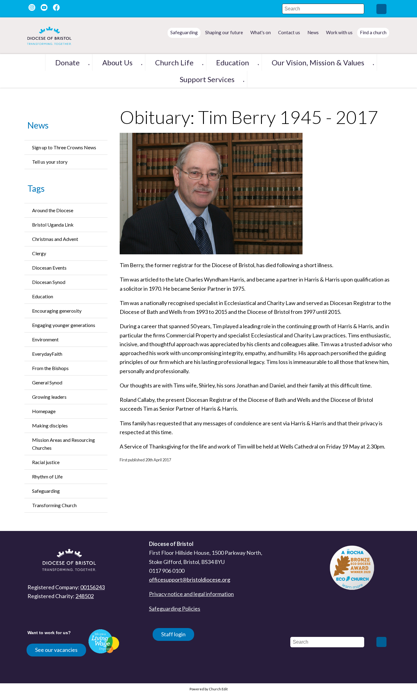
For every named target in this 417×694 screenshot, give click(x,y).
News (38, 125)
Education (232, 62)
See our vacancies (56, 649)
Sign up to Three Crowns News (64, 147)
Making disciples (50, 425)
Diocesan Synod (48, 282)
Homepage (44, 411)
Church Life (174, 62)
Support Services (207, 79)
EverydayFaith (47, 354)
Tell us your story (49, 162)
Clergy (39, 253)
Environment (45, 339)
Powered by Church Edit (209, 689)
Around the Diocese (52, 210)
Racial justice (46, 462)
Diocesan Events (49, 268)
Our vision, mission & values (318, 62)
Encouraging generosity (57, 311)
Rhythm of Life (47, 476)
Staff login (173, 634)
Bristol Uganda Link (53, 224)
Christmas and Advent (55, 239)
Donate (67, 62)
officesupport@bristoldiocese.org (189, 579)
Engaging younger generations (63, 325)
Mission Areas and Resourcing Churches (63, 444)
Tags (36, 188)
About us (117, 62)
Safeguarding (46, 491)
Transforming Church (54, 505)
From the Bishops (50, 368)
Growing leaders (49, 397)
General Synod (47, 382)
